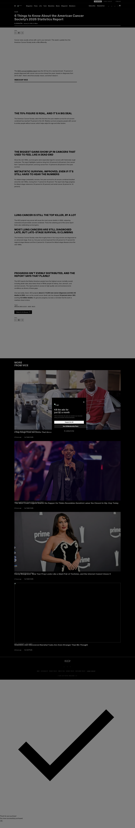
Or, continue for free (69, 431)
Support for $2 (69, 422)
